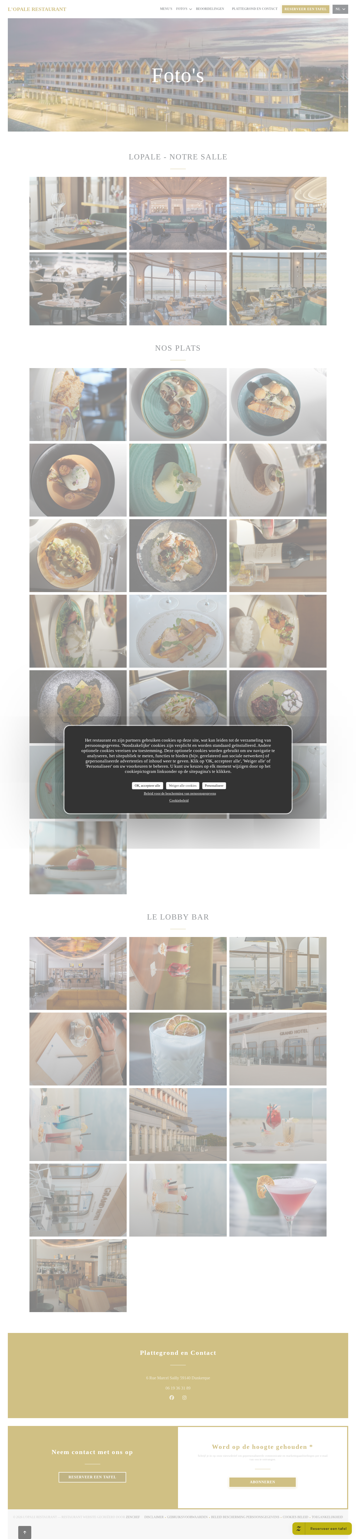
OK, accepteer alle (147, 785)
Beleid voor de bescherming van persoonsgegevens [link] (180, 793)
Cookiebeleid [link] (179, 800)
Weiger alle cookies (183, 785)
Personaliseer (214, 785)
